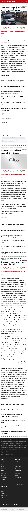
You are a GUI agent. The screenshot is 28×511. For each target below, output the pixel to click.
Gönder (14, 137)
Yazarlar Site (3, 491)
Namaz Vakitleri (18, 482)
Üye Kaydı (3, 464)
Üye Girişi (3, 461)
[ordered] (11, 135)
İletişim (2, 470)
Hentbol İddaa (18, 466)
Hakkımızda (3, 468)
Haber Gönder (18, 479)
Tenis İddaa (3, 493)
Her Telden (3, 5)
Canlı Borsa (3, 475)
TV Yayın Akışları (19, 484)
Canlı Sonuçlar (4, 477)
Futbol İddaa (17, 461)
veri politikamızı (15, 509)
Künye (2, 466)
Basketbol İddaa (18, 464)
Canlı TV (3, 479)
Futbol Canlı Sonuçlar (5, 482)
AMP (2, 497)
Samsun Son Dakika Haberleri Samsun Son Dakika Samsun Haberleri (11, 5)
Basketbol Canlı (4, 495)
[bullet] (13, 135)
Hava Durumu (18, 477)
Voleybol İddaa (18, 470)
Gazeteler (17, 475)
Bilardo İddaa (17, 468)
